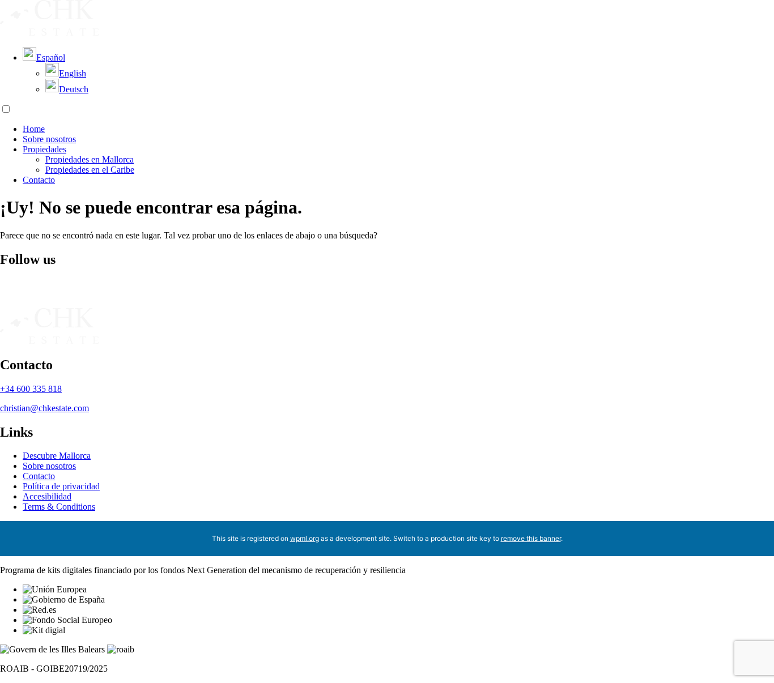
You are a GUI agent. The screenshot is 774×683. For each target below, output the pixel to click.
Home (34, 129)
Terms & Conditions (59, 506)
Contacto (39, 180)
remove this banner (531, 538)
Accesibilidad (47, 496)
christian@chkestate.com (44, 408)
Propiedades (44, 149)
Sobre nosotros (49, 139)
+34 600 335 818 (31, 389)
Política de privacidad (61, 486)
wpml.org (304, 538)
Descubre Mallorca (57, 455)
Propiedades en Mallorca (89, 159)
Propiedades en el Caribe (89, 169)
